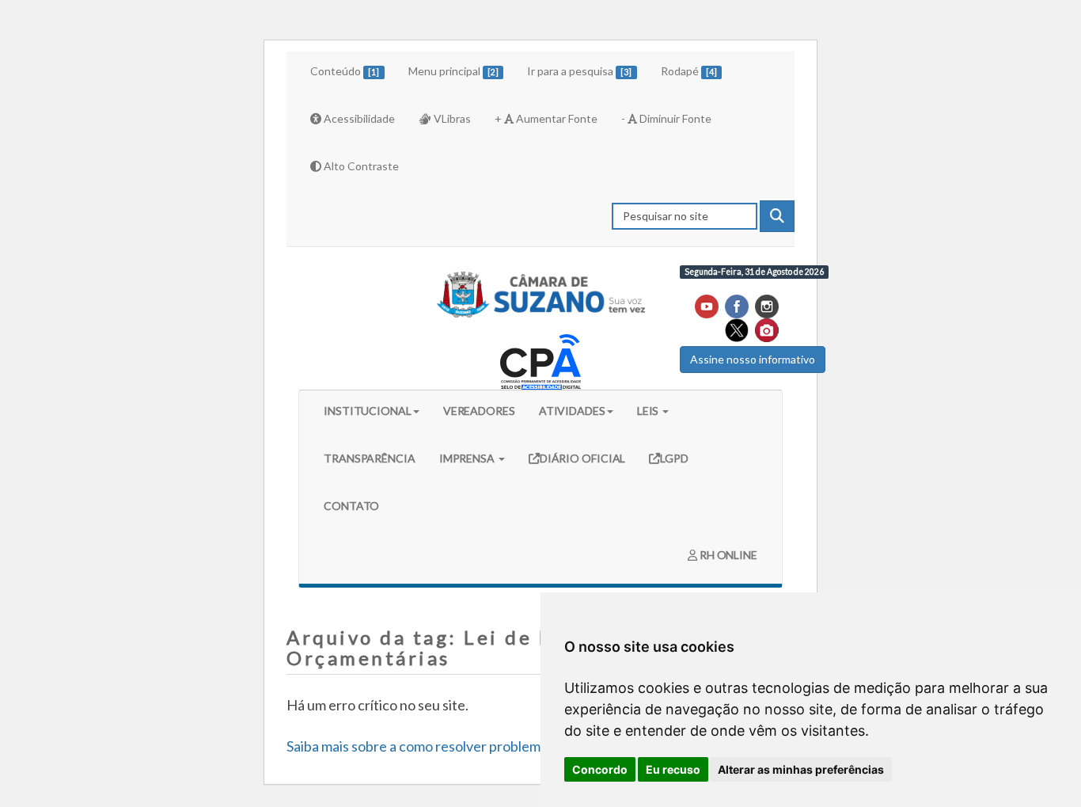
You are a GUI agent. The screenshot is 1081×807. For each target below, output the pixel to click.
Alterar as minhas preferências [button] (801, 769)
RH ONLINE (727, 554)
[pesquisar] (777, 216)
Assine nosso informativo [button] (752, 359)
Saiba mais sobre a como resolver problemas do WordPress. (467, 746)
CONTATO (351, 505)
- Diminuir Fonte (666, 118)
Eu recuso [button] (673, 769)
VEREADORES (479, 410)
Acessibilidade (358, 118)
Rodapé (689, 71)
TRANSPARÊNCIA (369, 458)
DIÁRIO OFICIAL (583, 458)
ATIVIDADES (572, 410)
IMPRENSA (468, 458)
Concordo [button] (600, 769)
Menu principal (453, 71)
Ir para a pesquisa (579, 71)
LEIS (649, 410)
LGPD (674, 458)
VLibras (451, 118)
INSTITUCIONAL (368, 410)
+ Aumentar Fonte (546, 118)
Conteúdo (344, 71)
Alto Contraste (360, 166)
